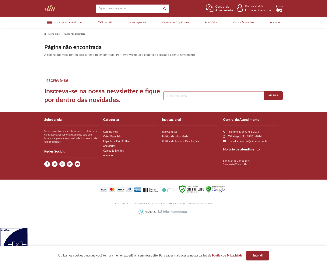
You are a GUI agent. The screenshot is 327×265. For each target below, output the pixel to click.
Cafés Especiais (112, 136)
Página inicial (54, 34)
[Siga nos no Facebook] (47, 164)
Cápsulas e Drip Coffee (116, 141)
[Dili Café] (51, 8)
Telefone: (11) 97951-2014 (243, 131)
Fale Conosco (170, 131)
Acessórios (109, 146)
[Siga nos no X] (55, 164)
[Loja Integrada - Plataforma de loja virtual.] (172, 211)
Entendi (257, 255)
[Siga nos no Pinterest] (77, 164)
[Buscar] (164, 9)
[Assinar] (273, 95)
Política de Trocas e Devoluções (180, 141)
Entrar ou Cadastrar (258, 10)
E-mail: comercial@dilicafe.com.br (248, 141)
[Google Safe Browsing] (215, 189)
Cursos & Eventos (113, 150)
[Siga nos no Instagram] (70, 164)
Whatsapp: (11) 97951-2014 (244, 136)
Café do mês (110, 131)
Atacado (108, 155)
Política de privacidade (175, 136)
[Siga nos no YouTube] (62, 164)
